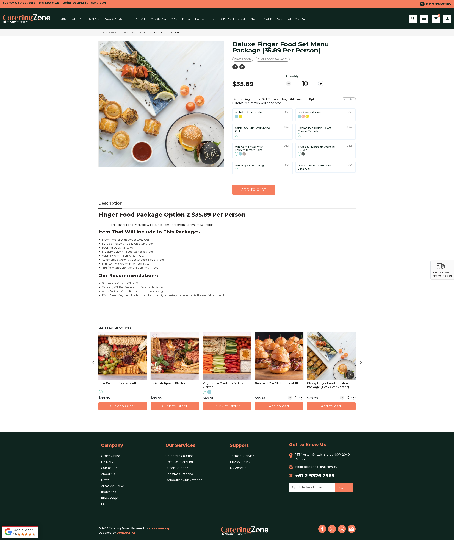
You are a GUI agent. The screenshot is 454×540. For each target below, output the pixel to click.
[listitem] (124, 371)
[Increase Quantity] (320, 83)
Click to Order (124, 406)
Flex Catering (159, 528)
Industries (108, 492)
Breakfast (137, 18)
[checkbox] (102, 45)
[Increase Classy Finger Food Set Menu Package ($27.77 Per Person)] (303, 398)
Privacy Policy (240, 462)
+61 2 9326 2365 (314, 475)
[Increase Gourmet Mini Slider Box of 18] (251, 398)
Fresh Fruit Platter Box (325, 383)
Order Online (72, 18)
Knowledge (109, 498)
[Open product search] (413, 19)
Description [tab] (110, 203)
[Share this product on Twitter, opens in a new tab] (242, 66)
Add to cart (253, 190)
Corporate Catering (179, 456)
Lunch (200, 18)
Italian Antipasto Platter (117, 383)
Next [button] (361, 362)
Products (113, 32)
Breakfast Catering (179, 462)
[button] (442, 270)
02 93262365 (438, 4)
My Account (447, 19)
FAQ (104, 504)
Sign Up (344, 487)
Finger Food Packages (273, 59)
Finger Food (272, 18)
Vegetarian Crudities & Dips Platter (172, 385)
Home (101, 32)
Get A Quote (298, 18)
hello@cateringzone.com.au (316, 467)
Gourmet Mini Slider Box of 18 (226, 383)
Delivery (107, 462)
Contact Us (109, 468)
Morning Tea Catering (170, 18)
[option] (161, 104)
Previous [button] (93, 362)
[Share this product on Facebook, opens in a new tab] (235, 66)
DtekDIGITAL (126, 532)
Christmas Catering (179, 474)
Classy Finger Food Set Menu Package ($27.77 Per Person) (278, 385)
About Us (108, 474)
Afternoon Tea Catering (233, 18)
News (105, 480)
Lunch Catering (176, 468)
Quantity (292, 76)
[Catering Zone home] (27, 18)
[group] (294, 136)
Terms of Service (242, 456)
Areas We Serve (112, 486)
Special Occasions (105, 18)
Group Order (424, 19)
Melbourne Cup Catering (184, 480)
